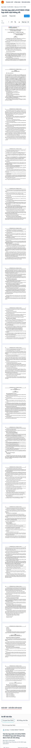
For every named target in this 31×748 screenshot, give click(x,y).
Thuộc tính (12, 16)
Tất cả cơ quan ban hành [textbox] (8, 725)
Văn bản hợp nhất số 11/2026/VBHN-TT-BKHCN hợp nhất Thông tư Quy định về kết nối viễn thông (14, 736)
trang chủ (9, 2)
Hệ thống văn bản (22, 720)
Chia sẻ (27, 16)
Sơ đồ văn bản (6, 717)
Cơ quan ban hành (8, 720)
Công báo (17, 2)
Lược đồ (4, 16)
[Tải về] (19, 22)
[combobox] (15, 725)
